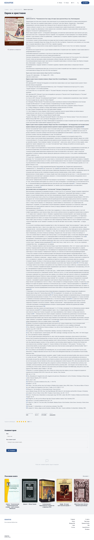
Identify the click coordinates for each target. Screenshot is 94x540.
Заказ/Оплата (85, 527)
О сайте (87, 519)
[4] (58, 168)
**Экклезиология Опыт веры (43, 18)
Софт (73, 525)
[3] (42, 168)
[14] (50, 295)
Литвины (87, 529)
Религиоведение (75, 18)
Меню (60, 2)
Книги (11, 9)
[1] (83, 126)
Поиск (67, 2)
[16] (44, 306)
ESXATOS (8, 519)
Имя (7, 433)
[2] (72, 132)
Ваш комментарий (11, 439)
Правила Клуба (85, 523)
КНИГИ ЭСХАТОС (18, 9)
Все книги (85, 476)
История (53, 18)
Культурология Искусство (63, 18)
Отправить (12, 450)
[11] (86, 283)
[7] (40, 208)
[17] (40, 310)
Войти (86, 2)
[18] (33, 313)
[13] (52, 293)
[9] (52, 242)
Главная (6, 9)
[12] (30, 289)
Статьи (73, 527)
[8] (86, 236)
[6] (41, 187)
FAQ (88, 525)
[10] (77, 263)
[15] (71, 298)
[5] (73, 183)
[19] (58, 321)
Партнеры (86, 521)
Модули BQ (72, 523)
